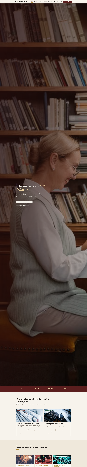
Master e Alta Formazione (48, 1)
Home (32, 1)
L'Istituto (35, 1)
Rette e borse (56, 1)
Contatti (60, 1)
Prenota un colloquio (67, 1)
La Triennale (40, 1)
